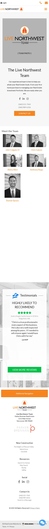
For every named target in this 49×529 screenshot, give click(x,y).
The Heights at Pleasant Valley (24, 447)
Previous (4, 332)
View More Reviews (24, 369)
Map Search (24, 465)
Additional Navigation (24, 393)
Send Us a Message (24, 500)
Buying (24, 468)
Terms (4, 527)
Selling (24, 470)
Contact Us (24, 113)
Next (44, 332)
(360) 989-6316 (24, 107)
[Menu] (45, 9)
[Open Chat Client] (42, 523)
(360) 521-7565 (24, 104)
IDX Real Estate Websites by (12, 524)
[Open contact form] (46, 2)
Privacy (11, 527)
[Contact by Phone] (41, 2)
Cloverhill (24, 452)
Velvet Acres (24, 449)
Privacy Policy (35, 508)
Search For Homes (24, 463)
